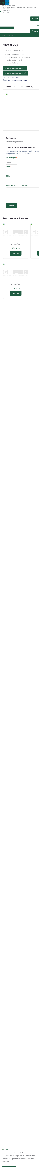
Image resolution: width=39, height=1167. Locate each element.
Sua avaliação (11, 158)
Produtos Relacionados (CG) (15, 73)
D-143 (25, 80)
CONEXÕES (10, 35)
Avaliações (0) (26, 86)
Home (4, 35)
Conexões (18, 80)
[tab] (10, 87)
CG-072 (10, 80)
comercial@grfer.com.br (8, 5)
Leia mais (15, 253)
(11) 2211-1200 (5, 12)
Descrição (10, 86)
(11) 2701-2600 (6, 10)
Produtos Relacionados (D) (15, 68)
